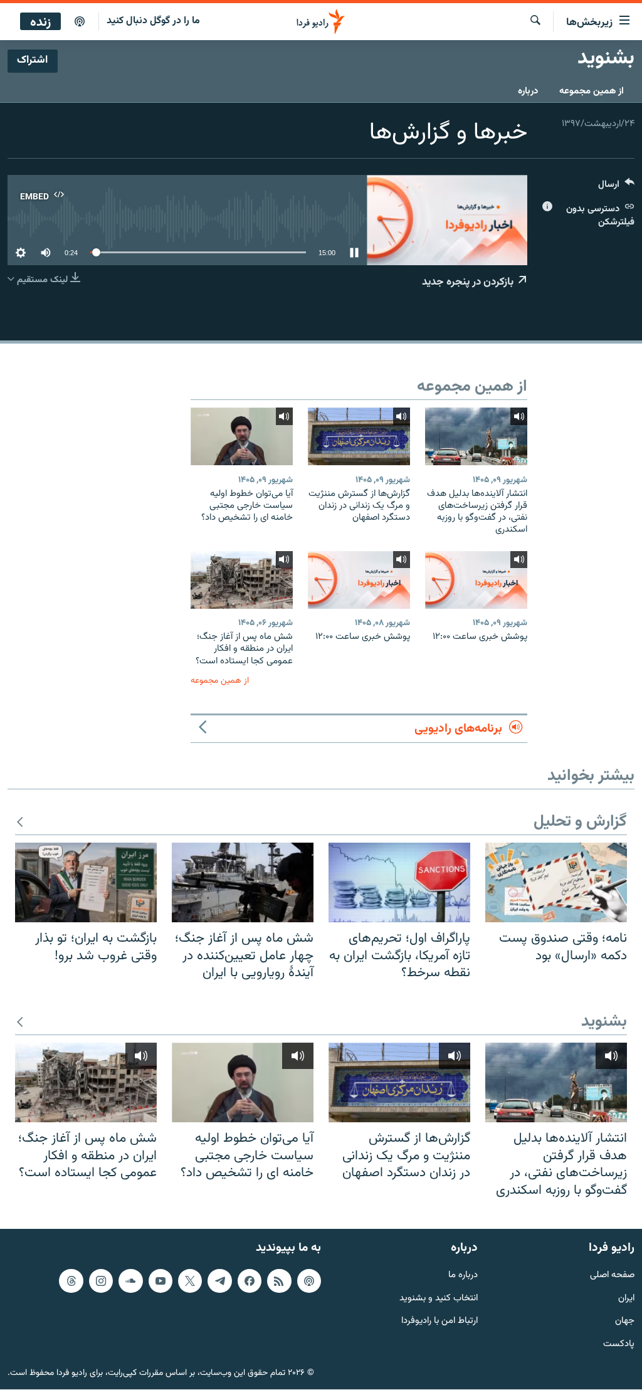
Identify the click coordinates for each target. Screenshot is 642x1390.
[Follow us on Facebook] (249, 1281)
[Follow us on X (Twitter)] (190, 1281)
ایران (626, 1298)
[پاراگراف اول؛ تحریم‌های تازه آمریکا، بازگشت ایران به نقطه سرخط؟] (399, 882)
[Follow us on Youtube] (160, 1281)
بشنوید (604, 1022)
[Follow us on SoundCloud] (130, 1281)
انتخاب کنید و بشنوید (438, 1298)
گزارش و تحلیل (580, 822)
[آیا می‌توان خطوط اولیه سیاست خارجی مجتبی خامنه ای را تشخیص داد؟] (242, 436)
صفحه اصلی (612, 1275)
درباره (528, 91)
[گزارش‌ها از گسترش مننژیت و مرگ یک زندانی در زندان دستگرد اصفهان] (359, 436)
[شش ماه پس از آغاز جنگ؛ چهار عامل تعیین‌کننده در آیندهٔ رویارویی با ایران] (242, 882)
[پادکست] (79, 22)
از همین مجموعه (591, 91)
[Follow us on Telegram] (219, 1281)
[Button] (616, 187)
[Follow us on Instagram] (101, 1281)
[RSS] (279, 1281)
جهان (624, 1322)
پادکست (618, 1345)
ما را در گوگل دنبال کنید (153, 21)
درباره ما (463, 1275)
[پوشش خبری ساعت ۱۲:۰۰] (476, 580)
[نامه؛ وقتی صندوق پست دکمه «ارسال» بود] (556, 882)
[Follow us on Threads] (71, 1281)
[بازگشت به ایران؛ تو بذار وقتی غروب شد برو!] (86, 882)
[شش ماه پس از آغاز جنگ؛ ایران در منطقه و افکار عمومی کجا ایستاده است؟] (242, 580)
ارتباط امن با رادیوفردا (439, 1322)
